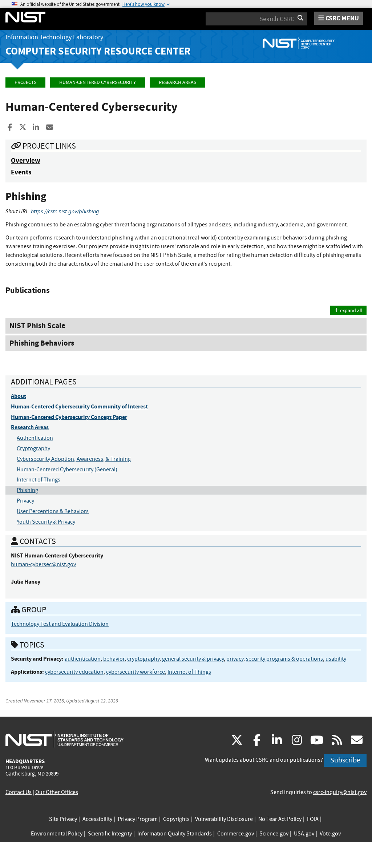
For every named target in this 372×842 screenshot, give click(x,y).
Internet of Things (38, 479)
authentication (83, 658)
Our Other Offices (56, 792)
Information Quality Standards (174, 833)
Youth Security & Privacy (46, 521)
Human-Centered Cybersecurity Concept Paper (69, 417)
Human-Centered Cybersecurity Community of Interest (79, 406)
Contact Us (18, 792)
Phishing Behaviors (41, 343)
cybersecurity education (74, 672)
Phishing (27, 490)
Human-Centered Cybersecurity (97, 82)
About (18, 396)
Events (21, 172)
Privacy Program (138, 819)
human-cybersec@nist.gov (43, 564)
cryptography (143, 658)
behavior (114, 658)
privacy (234, 658)
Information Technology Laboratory (54, 37)
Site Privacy (63, 819)
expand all (351, 310)
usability (336, 658)
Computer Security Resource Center (97, 51)
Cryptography (33, 448)
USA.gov (304, 833)
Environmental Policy (56, 833)
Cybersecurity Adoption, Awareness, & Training (74, 459)
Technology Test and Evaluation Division (60, 624)
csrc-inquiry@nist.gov (340, 792)
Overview (25, 160)
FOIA (313, 819)
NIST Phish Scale (37, 326)
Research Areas (177, 82)
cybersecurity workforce (135, 672)
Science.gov (273, 833)
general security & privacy (193, 658)
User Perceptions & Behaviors (53, 511)
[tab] (186, 325)
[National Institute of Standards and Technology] (64, 739)
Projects (25, 82)
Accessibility (97, 819)
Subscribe (345, 760)
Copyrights (176, 819)
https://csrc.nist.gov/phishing (65, 211)
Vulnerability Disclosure (224, 819)
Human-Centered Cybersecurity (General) (67, 469)
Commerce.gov (235, 833)
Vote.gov (330, 833)
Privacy (25, 500)
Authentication (35, 438)
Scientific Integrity (110, 833)
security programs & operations (284, 658)
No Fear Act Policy (280, 819)
